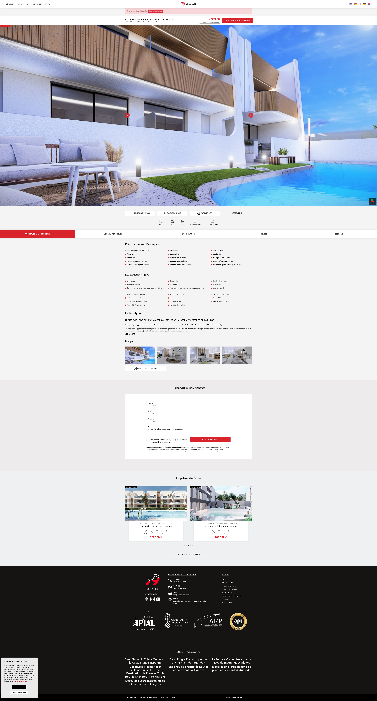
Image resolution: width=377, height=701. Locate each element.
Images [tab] (264, 234)
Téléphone (151, 419)
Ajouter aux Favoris (141, 213)
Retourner (237, 213)
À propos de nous (229, 586)
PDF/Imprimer (206, 213)
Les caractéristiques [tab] (113, 234)
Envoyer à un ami (174, 213)
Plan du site (170, 697)
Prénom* (150, 403)
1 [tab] (184, 545)
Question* (151, 427)
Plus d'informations (20, 682)
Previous (126, 115)
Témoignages (36, 4)
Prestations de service (231, 596)
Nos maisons (22, 4)
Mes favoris (227, 603)
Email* (150, 411)
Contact (48, 4)
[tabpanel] (221, 514)
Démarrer (10, 4)
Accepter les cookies (19, 687)
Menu (345, 4)
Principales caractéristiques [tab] (37, 234)
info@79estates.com (181, 593)
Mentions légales (146, 697)
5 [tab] (192, 545)
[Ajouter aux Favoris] (184, 488)
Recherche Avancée (155, 11)
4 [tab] (190, 545)
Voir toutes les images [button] (147, 368)
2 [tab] (186, 545)
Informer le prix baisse (210, 22)
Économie (339, 234)
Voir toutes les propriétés (188, 554)
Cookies (162, 697)
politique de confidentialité (177, 439)
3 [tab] (188, 545)
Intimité (155, 697)
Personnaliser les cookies (19, 692)
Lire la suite (130, 334)
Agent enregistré (229, 589)
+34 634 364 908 (179, 580)
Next (250, 115)
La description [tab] (188, 234)
